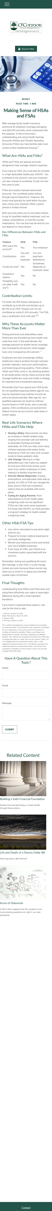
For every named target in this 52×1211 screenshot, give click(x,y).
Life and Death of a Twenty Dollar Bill (22, 852)
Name (5, 667)
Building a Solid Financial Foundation (22, 799)
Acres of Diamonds (11, 903)
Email (5, 685)
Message (7, 703)
